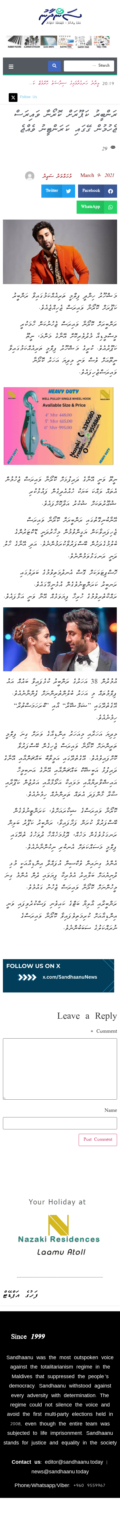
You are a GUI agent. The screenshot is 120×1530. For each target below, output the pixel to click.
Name (111, 1111)
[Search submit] (54, 66)
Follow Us (28, 97)
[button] (11, 66)
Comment (104, 1032)
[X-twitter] (13, 97)
